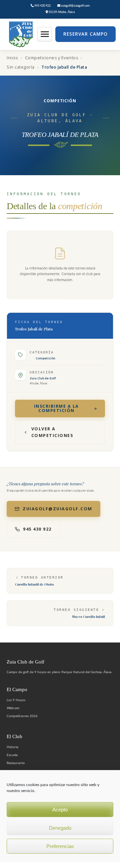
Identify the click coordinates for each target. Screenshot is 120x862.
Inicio (12, 58)
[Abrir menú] (44, 34)
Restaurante (16, 763)
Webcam (13, 708)
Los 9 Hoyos (16, 700)
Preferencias (60, 846)
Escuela (12, 755)
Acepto (60, 809)
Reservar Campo (85, 34)
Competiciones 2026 (22, 716)
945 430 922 (42, 5)
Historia (12, 747)
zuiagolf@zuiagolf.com (75, 5)
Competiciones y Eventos (51, 58)
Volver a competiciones (52, 432)
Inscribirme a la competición (56, 408)
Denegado (60, 828)
